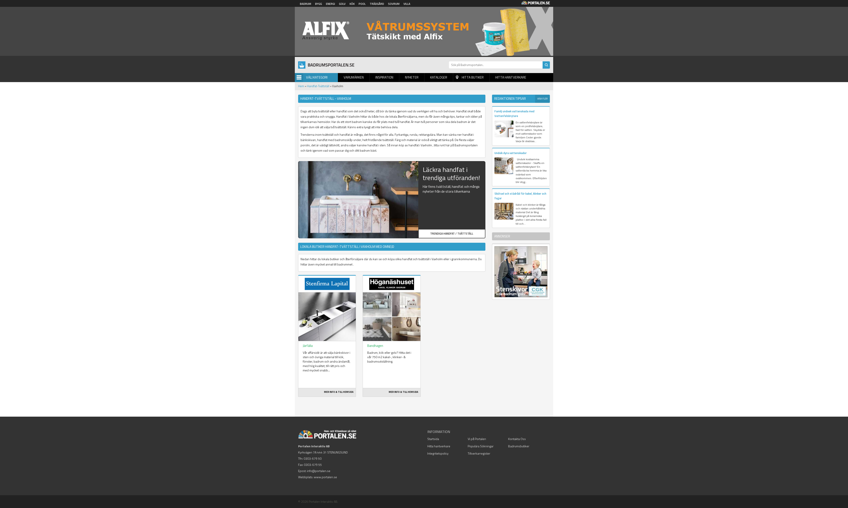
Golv (342, 4)
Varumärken (354, 77)
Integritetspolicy (438, 453)
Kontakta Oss (517, 439)
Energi (330, 4)
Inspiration (384, 77)
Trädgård (377, 4)
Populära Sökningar (481, 446)
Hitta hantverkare (510, 77)
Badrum (305, 4)
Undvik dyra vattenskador (510, 153)
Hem (301, 86)
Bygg (318, 4)
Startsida (433, 439)
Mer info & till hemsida (339, 392)
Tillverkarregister (479, 453)
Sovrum (393, 4)
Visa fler (542, 98)
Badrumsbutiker (518, 446)
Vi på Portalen (477, 439)
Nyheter (411, 77)
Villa (406, 4)
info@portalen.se (318, 470)
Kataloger (438, 77)
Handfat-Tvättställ (318, 86)
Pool (362, 4)
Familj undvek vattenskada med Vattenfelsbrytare (514, 113)
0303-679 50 (313, 458)
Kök (352, 4)
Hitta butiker (473, 77)
